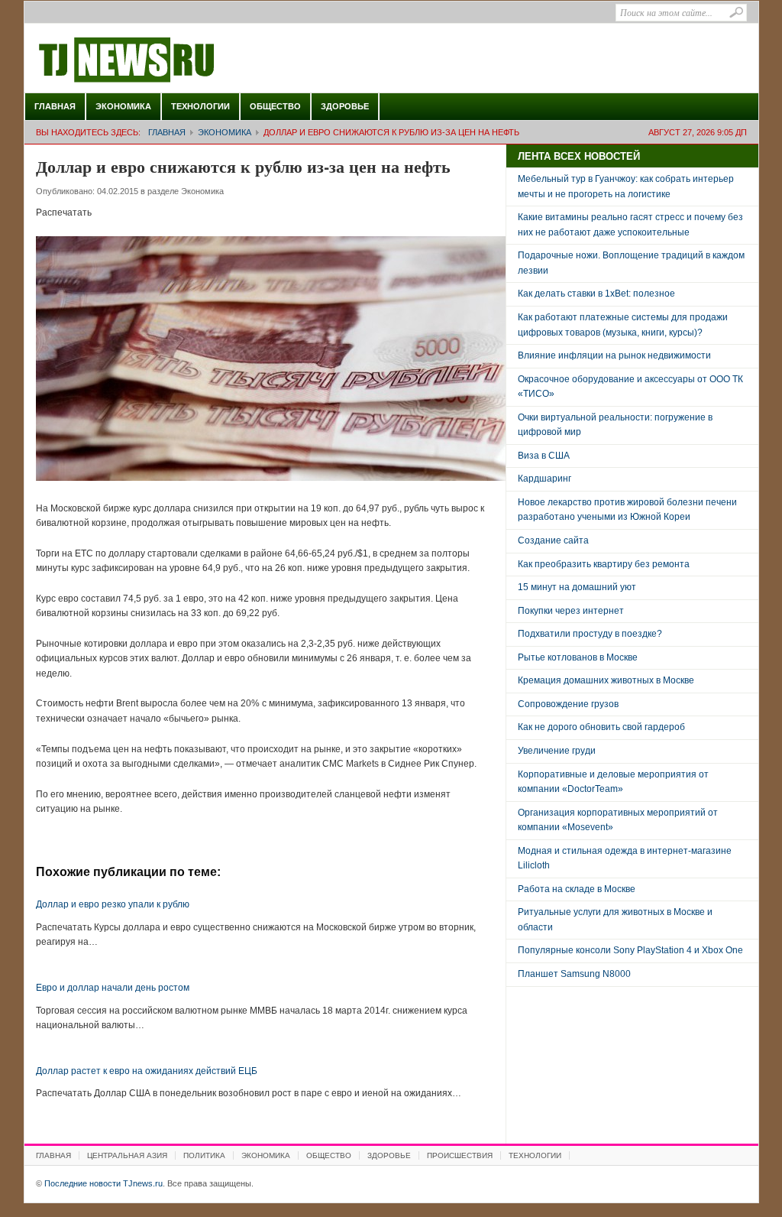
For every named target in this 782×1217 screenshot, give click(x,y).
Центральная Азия (127, 1155)
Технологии (200, 106)
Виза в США (544, 455)
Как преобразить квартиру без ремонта (604, 564)
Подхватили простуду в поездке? (590, 633)
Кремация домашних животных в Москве (606, 680)
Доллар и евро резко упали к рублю (112, 904)
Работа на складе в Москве (576, 889)
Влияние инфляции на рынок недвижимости (614, 355)
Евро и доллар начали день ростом (112, 987)
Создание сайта (553, 540)
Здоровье (345, 106)
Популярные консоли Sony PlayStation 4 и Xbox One (630, 950)
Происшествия (460, 1155)
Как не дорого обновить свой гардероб (601, 727)
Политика (204, 1155)
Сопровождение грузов (568, 704)
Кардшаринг (544, 478)
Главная (55, 106)
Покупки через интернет (571, 610)
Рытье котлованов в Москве (578, 657)
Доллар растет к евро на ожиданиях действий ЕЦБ (146, 1071)
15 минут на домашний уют (577, 587)
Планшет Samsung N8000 (574, 974)
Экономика (123, 106)
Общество (275, 106)
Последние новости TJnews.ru (169, 60)
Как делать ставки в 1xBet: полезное (596, 293)
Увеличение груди (557, 750)
